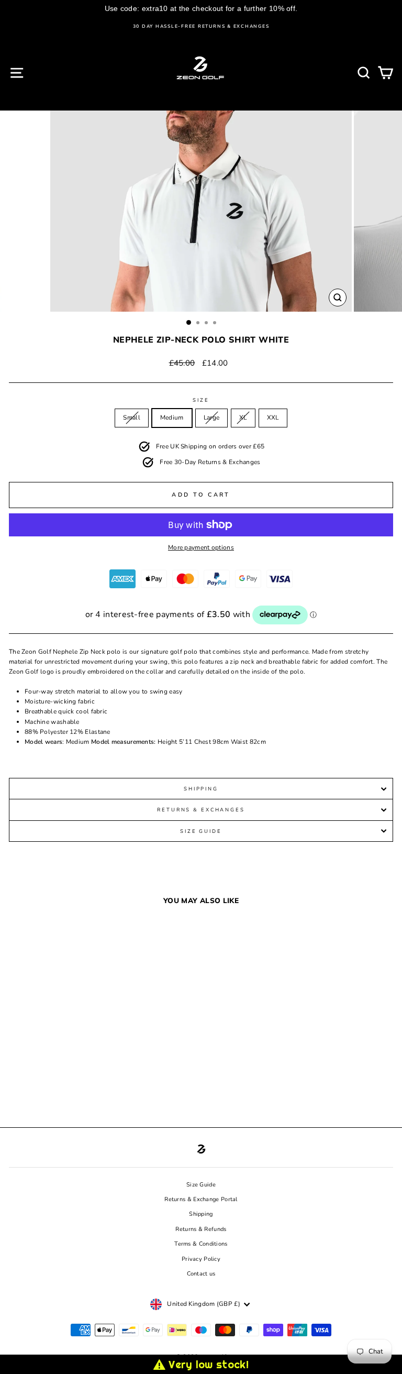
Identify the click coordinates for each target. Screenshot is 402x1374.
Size (201, 400)
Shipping (201, 788)
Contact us (201, 1274)
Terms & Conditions (200, 1244)
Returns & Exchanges (201, 809)
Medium (172, 417)
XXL (273, 417)
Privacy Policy (201, 1259)
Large (212, 417)
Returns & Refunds (200, 1229)
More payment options (201, 547)
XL (243, 417)
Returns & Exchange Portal (200, 1199)
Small (131, 417)
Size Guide (201, 831)
